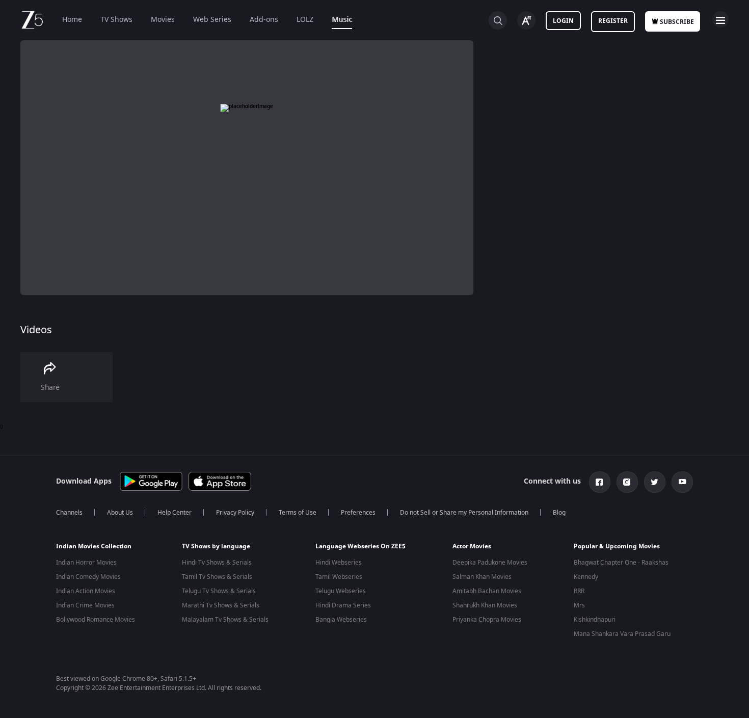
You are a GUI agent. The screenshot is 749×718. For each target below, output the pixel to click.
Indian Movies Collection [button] (93, 546)
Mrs (579, 605)
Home (72, 19)
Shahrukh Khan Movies (484, 605)
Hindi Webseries (338, 562)
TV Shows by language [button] (216, 546)
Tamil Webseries (338, 576)
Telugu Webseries (340, 591)
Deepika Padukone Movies (489, 562)
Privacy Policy (235, 512)
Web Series (212, 19)
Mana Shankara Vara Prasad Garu (622, 634)
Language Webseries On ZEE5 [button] (360, 546)
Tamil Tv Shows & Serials (217, 576)
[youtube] (682, 482)
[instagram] (627, 482)
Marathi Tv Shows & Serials (220, 605)
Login (563, 20)
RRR (579, 591)
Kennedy (586, 576)
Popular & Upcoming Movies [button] (617, 546)
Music (342, 19)
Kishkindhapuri (595, 619)
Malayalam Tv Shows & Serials (225, 619)
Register (613, 20)
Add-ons (264, 19)
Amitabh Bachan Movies (486, 591)
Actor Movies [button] (471, 546)
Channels (69, 512)
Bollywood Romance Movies (95, 619)
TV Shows (116, 19)
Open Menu (720, 19)
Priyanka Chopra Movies (486, 619)
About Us (120, 512)
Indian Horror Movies (86, 562)
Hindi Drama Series (343, 605)
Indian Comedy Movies (88, 576)
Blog (559, 512)
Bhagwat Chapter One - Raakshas (621, 562)
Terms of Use (297, 512)
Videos (36, 330)
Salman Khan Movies (482, 576)
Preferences (358, 512)
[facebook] (599, 482)
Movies (163, 19)
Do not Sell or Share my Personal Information (464, 512)
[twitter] (654, 482)
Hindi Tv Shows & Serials (217, 562)
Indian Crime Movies (85, 605)
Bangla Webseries (341, 619)
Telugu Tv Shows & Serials (219, 591)
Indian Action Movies (85, 591)
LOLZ (305, 19)
